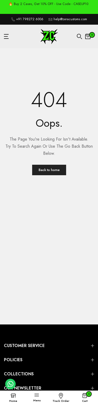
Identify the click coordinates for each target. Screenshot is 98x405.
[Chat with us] (10, 388)
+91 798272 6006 (29, 19)
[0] (87, 36)
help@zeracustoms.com (70, 19)
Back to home (49, 169)
